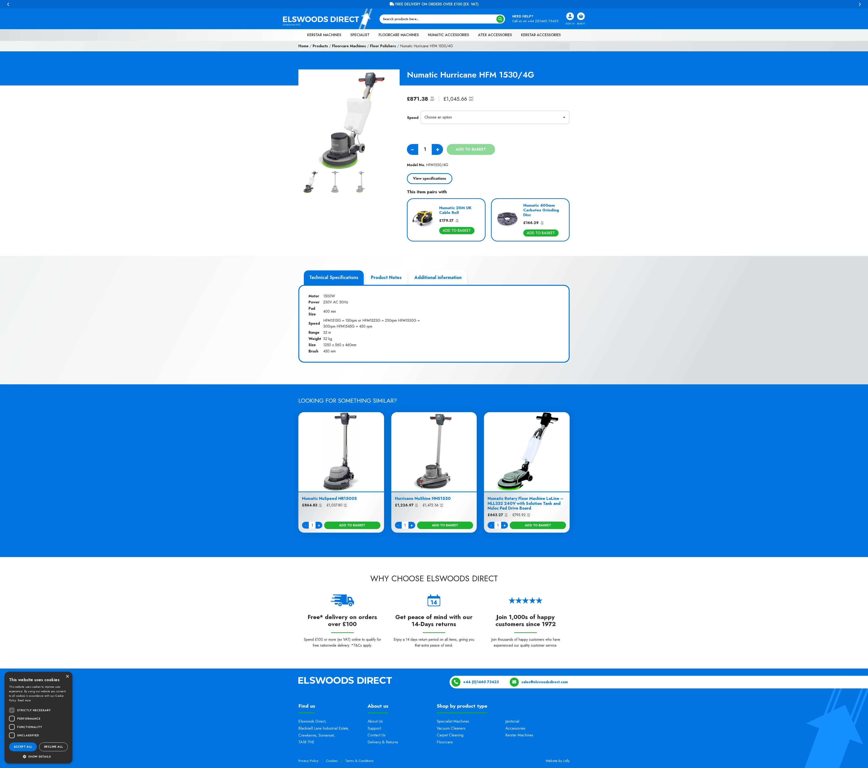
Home (303, 46)
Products (320, 46)
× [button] (67, 676)
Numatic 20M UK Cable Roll (455, 210)
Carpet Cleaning (450, 735)
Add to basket (471, 149)
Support (374, 728)
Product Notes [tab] (386, 277)
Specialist (360, 35)
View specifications (429, 178)
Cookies (332, 760)
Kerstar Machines (324, 35)
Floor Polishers (383, 46)
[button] (38, 756)
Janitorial (512, 721)
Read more (24, 700)
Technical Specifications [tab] (333, 277)
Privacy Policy (308, 760)
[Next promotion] (860, 4)
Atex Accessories (495, 35)
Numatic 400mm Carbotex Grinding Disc (541, 210)
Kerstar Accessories (541, 35)
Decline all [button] (53, 747)
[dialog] (38, 717)
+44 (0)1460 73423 (543, 21)
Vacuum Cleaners (451, 728)
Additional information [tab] (438, 277)
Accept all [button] (23, 747)
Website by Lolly (558, 760)
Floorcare (445, 741)
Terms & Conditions (359, 760)
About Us (375, 721)
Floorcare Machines (399, 35)
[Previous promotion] (8, 4)
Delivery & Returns (383, 741)
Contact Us (376, 735)
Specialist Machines (453, 721)
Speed (412, 117)
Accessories (515, 728)
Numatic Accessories (448, 35)
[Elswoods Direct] (327, 19)
